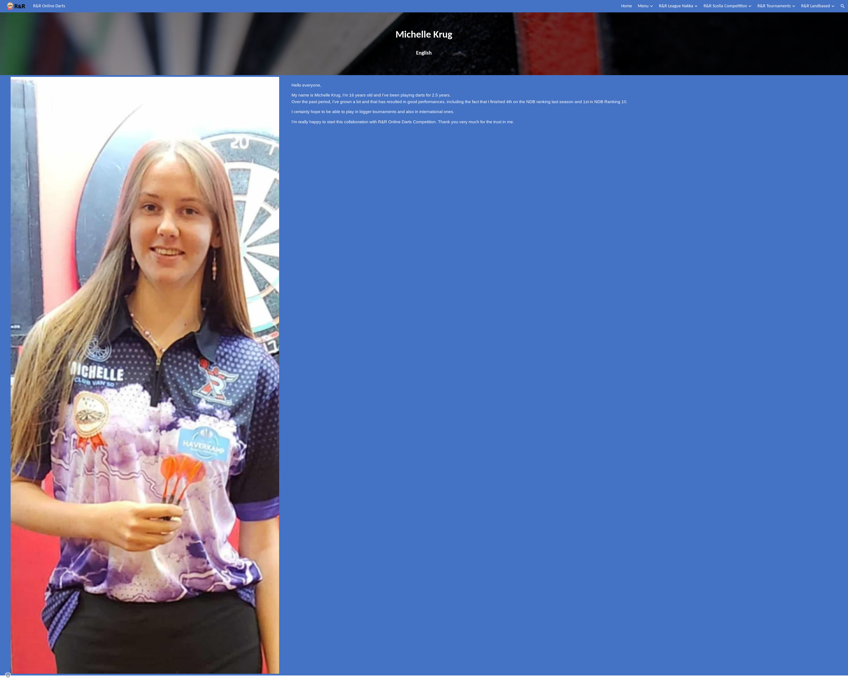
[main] (424, 43)
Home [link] (626, 6)
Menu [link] (643, 6)
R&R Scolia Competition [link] (725, 6)
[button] (842, 6)
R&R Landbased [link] (815, 6)
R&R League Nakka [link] (676, 6)
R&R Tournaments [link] (774, 6)
